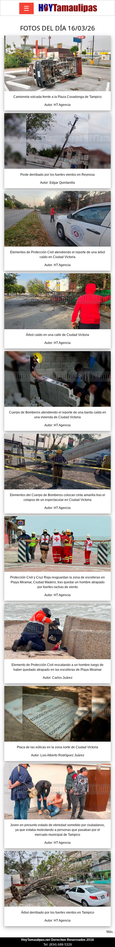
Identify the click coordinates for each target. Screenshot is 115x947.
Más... (110, 932)
